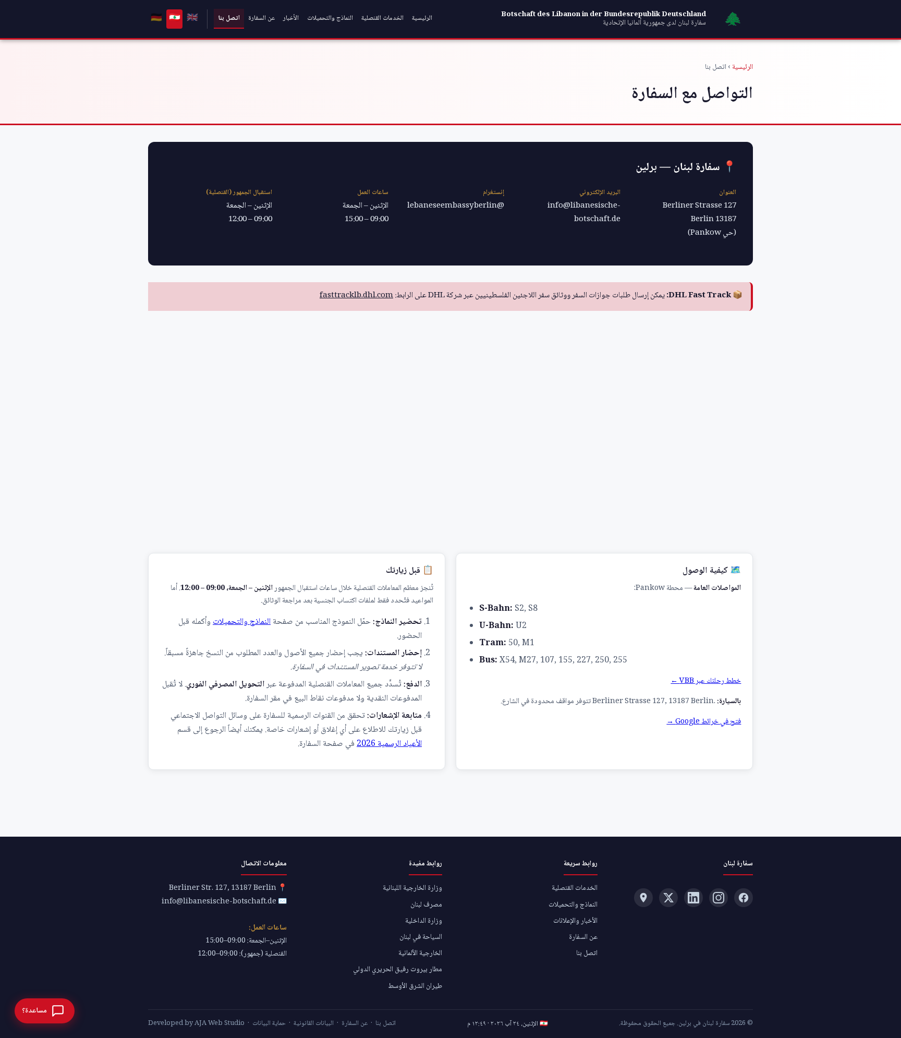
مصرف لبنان (426, 905)
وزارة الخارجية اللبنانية (412, 888)
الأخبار (291, 18)
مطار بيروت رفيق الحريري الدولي (397, 969)
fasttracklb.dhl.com (356, 296)
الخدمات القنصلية (382, 18)
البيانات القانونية (314, 1023)
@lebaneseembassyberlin (455, 206)
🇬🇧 (192, 18)
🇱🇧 (174, 18)
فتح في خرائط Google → (703, 722)
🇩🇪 (156, 18)
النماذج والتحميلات (330, 18)
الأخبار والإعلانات (575, 921)
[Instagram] (718, 897)
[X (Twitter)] (668, 897)
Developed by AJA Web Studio (196, 1023)
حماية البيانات (269, 1023)
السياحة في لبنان (420, 937)
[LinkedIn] (693, 897)
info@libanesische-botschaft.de (583, 212)
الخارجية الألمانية (420, 953)
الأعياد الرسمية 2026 (389, 744)
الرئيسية (422, 18)
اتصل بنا (229, 18)
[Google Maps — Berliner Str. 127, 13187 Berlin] (643, 897)
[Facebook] (743, 897)
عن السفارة (261, 18)
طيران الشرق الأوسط (415, 986)
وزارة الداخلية (423, 921)
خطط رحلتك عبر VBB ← (706, 681)
